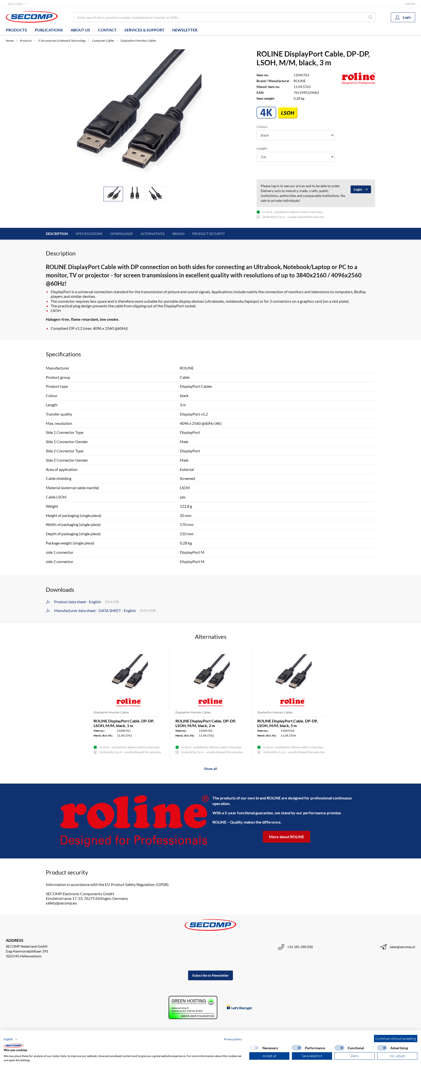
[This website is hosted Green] (193, 1007)
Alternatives (153, 234)
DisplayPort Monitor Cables (138, 40)
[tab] (113, 194)
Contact (107, 30)
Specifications (89, 234)
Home (10, 40)
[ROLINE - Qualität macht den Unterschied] (134, 821)
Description (57, 234)
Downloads (121, 234)
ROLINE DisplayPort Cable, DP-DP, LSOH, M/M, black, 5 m (287, 723)
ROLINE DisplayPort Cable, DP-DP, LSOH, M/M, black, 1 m (124, 723)
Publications (49, 30)
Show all (210, 769)
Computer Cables (103, 40)
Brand (178, 234)
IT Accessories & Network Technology (62, 40)
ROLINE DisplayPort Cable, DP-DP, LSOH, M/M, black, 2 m (205, 723)
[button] (11, 1039)
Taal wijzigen (15, 4)
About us (80, 30)
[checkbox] (254, 1047)
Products (16, 30)
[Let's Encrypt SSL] (239, 1007)
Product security (208, 234)
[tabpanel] (135, 116)
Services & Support (144, 30)
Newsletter (184, 30)
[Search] (370, 17)
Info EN (410, 4)
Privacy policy (233, 1039)
